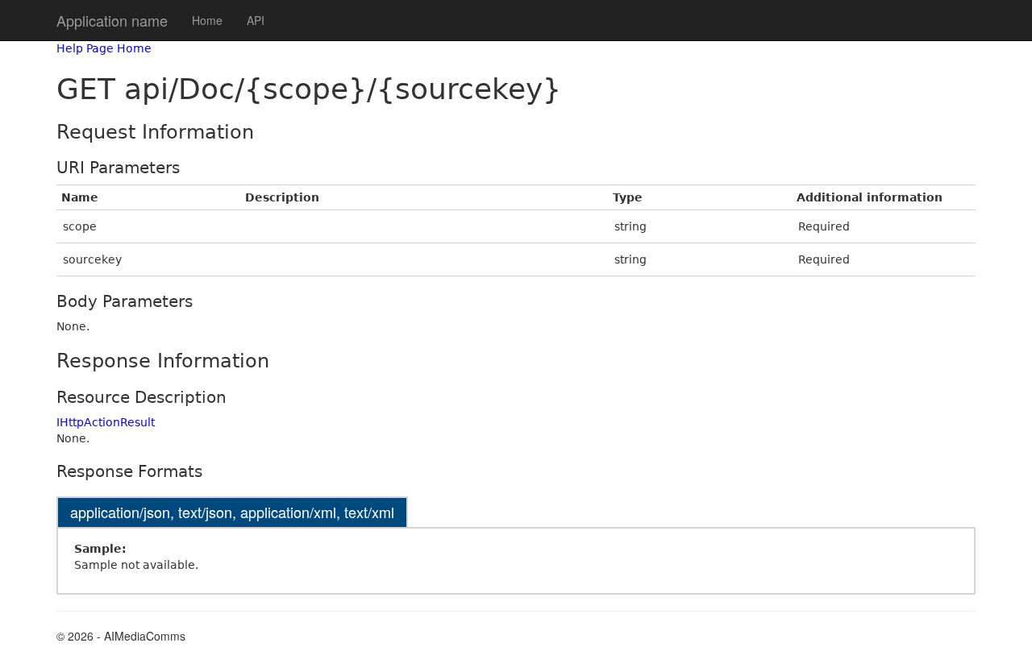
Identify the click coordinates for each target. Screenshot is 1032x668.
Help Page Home (104, 48)
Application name (112, 20)
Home (207, 20)
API (255, 20)
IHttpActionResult (105, 422)
